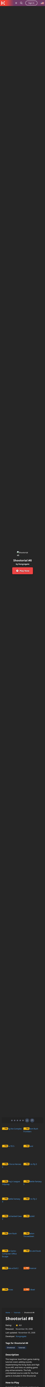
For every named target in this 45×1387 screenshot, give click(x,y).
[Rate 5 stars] (23, 1120)
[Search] (21, 3)
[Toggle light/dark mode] (16, 3)
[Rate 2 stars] (15, 1120)
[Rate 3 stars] (17, 1120)
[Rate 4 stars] (20, 1120)
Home (8, 1312)
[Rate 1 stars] (12, 1120)
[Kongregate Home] (3, 3)
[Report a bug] (27, 1120)
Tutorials (17, 1312)
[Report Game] (32, 1120)
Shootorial (11, 1347)
